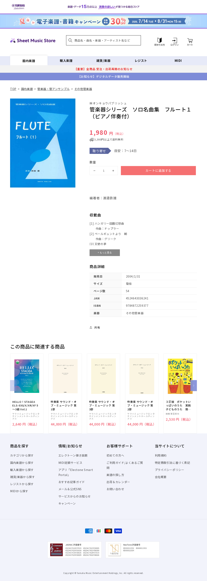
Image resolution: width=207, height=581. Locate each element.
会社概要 (161, 477)
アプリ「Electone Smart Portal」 (75, 472)
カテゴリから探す (22, 455)
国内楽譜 (28, 60)
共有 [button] (97, 327)
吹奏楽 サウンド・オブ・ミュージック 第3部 (102, 405)
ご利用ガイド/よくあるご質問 (125, 465)
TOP (13, 89)
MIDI (178, 60)
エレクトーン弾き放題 (73, 455)
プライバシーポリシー (169, 470)
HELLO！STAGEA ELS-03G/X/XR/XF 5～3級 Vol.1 (25, 405)
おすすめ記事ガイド (71, 482)
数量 (93, 162)
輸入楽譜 (66, 60)
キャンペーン (67, 503)
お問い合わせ (115, 489)
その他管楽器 (83, 89)
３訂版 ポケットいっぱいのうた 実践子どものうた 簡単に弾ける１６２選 (178, 405)
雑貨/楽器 (103, 60)
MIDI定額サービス (70, 463)
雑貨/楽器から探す (22, 477)
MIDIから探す (19, 491)
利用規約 (161, 455)
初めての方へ (115, 455)
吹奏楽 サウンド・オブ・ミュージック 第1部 (64, 405)
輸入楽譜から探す (22, 470)
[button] (103, 40)
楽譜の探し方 (115, 475)
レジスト (141, 60)
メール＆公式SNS (70, 489)
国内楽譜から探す (22, 463)
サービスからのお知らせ (74, 496)
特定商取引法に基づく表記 (172, 463)
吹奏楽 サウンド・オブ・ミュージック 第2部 (140, 405)
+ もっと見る (105, 252)
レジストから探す (22, 484)
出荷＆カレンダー (118, 482)
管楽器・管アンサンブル (53, 89)
